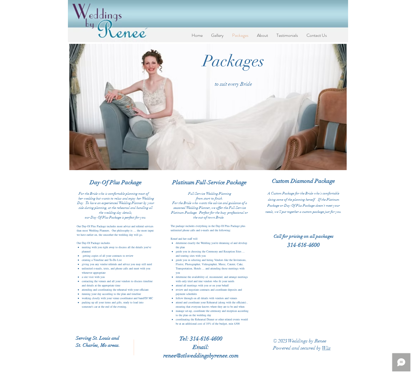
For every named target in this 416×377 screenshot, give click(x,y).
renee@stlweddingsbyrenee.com (201, 355)
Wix (326, 348)
